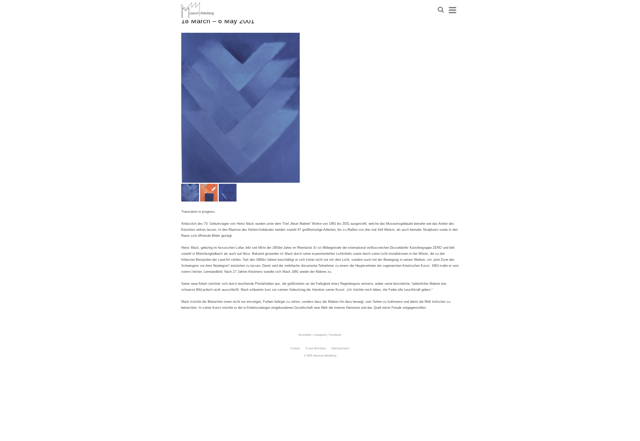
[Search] (440, 10)
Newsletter (305, 334)
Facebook (335, 334)
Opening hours (340, 348)
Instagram (320, 334)
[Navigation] (452, 10)
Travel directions (315, 348)
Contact (295, 348)
